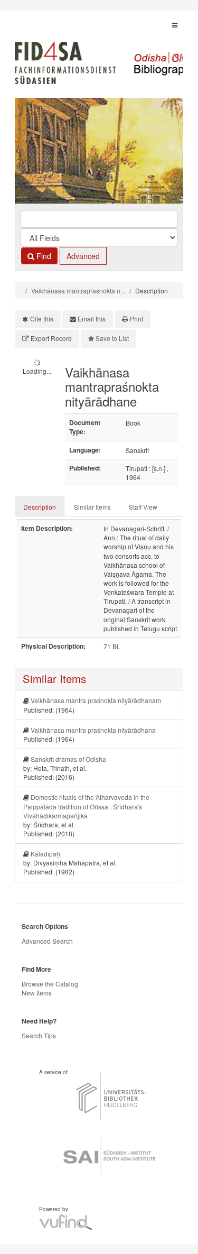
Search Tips (39, 1035)
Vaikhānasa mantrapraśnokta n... (78, 290)
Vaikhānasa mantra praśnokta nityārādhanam (96, 700)
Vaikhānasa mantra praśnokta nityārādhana (93, 729)
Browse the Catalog (50, 983)
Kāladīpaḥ (45, 853)
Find (42, 256)
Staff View (143, 506)
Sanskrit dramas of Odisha (68, 758)
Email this (92, 318)
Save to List (112, 338)
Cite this (41, 318)
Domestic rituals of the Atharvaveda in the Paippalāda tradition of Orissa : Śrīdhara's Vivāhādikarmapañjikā (86, 805)
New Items (37, 992)
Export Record (51, 338)
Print (136, 318)
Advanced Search (47, 940)
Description (39, 506)
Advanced (83, 256)
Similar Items (92, 506)
